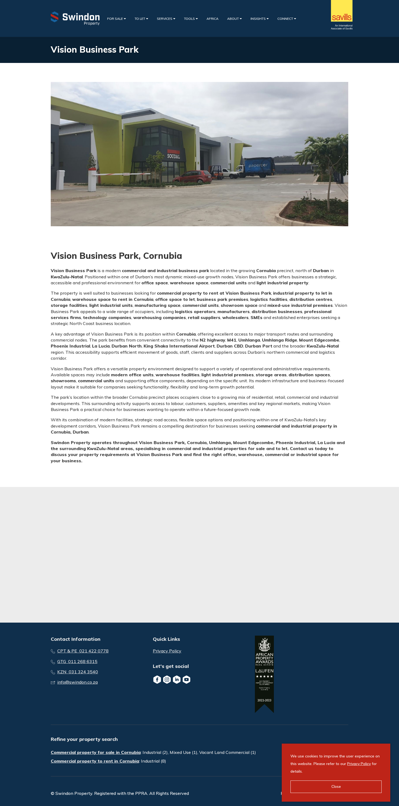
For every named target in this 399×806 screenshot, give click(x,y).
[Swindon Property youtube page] (186, 679)
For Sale (115, 19)
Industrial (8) (153, 761)
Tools (190, 19)
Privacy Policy (167, 651)
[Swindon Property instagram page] (167, 679)
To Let (140, 19)
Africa (212, 19)
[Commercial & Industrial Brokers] (75, 18)
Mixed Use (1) (183, 752)
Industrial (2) (155, 752)
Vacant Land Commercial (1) (227, 752)
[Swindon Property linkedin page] (176, 679)
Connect (285, 19)
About (233, 19)
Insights (259, 19)
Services (165, 19)
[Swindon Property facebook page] (157, 679)
